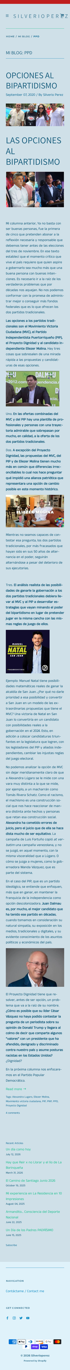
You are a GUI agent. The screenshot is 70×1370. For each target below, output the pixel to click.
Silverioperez (41, 16)
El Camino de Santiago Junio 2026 (30, 1180)
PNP (49, 1101)
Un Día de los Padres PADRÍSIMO (29, 1230)
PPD (55, 1101)
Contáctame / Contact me (25, 1291)
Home (10, 36)
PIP (44, 1101)
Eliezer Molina (41, 1097)
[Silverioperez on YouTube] (27, 1318)
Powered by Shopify (35, 1360)
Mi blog (24, 36)
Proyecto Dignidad (16, 1106)
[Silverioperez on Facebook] (7, 1318)
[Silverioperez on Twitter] (21, 1318)
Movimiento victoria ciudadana (23, 1101)
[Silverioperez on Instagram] (14, 1318)
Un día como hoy (18, 1149)
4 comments (13, 1113)
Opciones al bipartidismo (31, 80)
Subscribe (11, 1245)
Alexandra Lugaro (22, 1097)
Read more (14, 1089)
